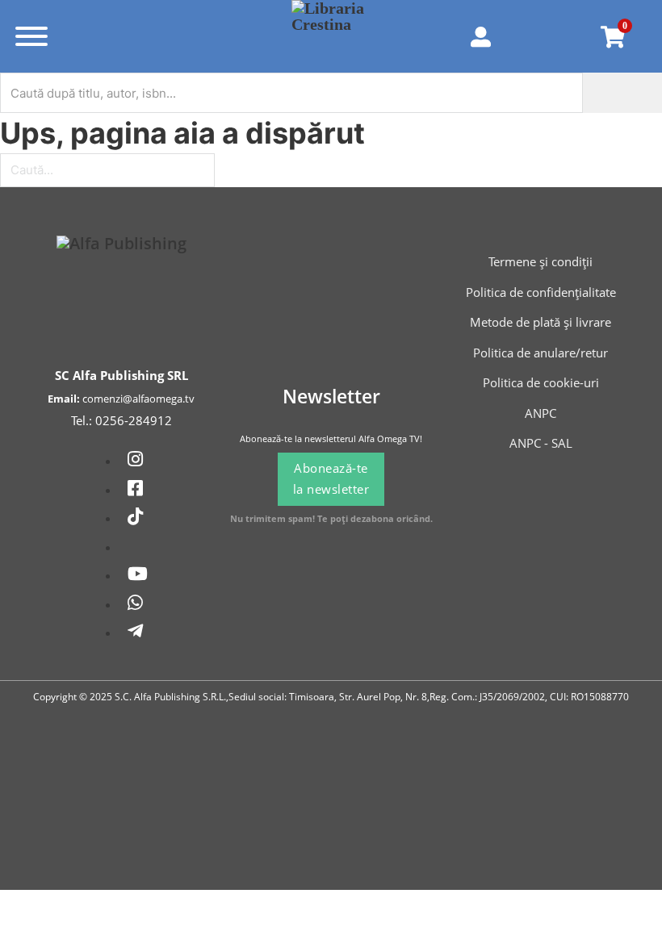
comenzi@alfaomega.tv (138, 398)
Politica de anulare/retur (540, 352)
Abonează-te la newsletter (331, 478)
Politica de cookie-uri (541, 382)
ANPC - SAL (540, 443)
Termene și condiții (540, 261)
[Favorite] (552, 36)
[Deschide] (31, 36)
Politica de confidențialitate (541, 292)
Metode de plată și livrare (540, 322)
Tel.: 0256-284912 (121, 420)
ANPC (540, 413)
